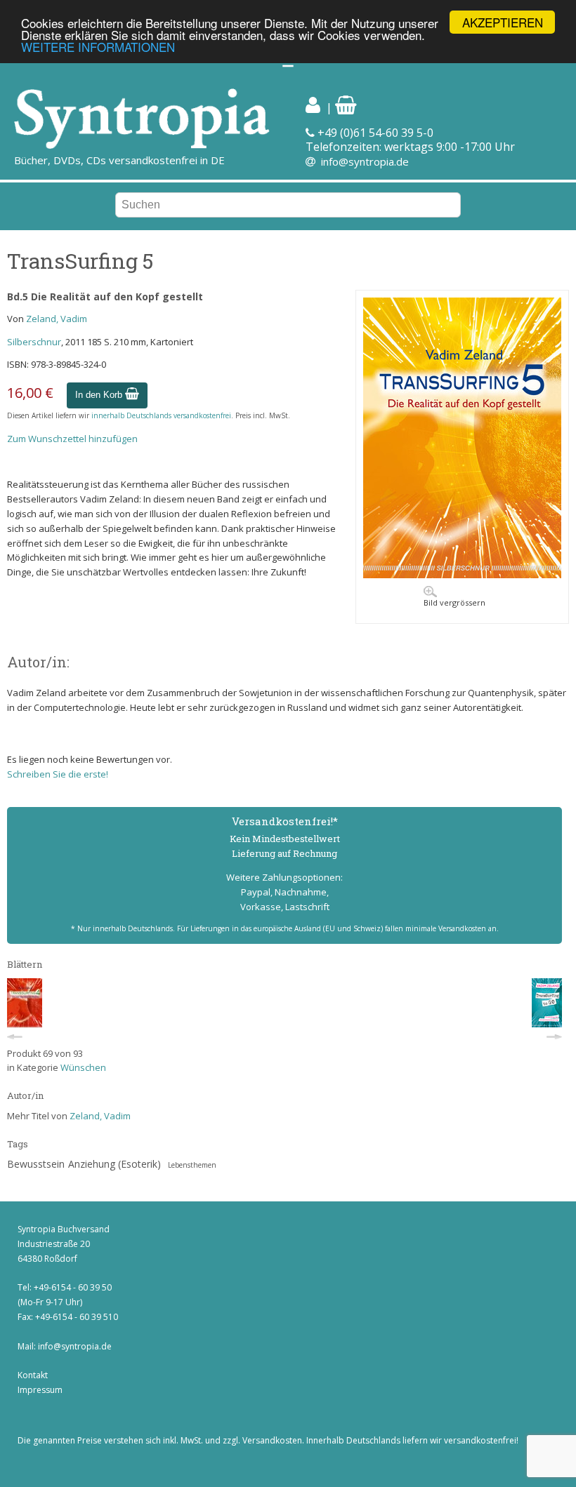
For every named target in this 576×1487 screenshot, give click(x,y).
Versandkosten (272, 1440)
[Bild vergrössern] (462, 574)
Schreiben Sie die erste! (57, 774)
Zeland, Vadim (56, 318)
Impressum (40, 1390)
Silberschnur (34, 341)
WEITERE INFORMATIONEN (98, 46)
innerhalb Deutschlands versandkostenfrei (161, 415)
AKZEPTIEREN (502, 22)
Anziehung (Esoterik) (114, 1164)
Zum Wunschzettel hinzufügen (72, 438)
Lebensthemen (192, 1165)
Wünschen (83, 1067)
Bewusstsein (36, 1164)
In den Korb (100, 394)
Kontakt (33, 1375)
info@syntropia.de (365, 161)
